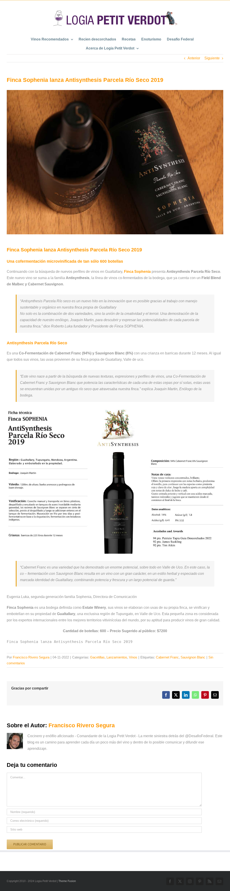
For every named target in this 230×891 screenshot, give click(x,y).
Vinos (133, 657)
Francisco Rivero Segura (31, 657)
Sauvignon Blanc (193, 657)
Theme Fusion (67, 881)
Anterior (194, 58)
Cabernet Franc (167, 657)
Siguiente (212, 58)
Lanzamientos (116, 657)
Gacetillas (97, 657)
